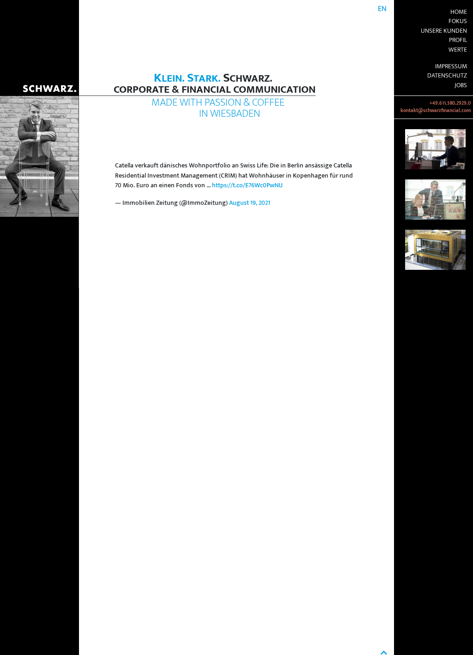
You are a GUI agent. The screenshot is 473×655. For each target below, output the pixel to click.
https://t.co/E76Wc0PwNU (247, 185)
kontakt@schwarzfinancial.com (435, 111)
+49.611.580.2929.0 (450, 103)
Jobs (461, 85)
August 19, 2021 (249, 202)
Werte (458, 49)
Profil (458, 40)
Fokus (458, 21)
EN (382, 9)
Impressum (451, 66)
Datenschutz (447, 75)
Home (458, 12)
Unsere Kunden (444, 31)
